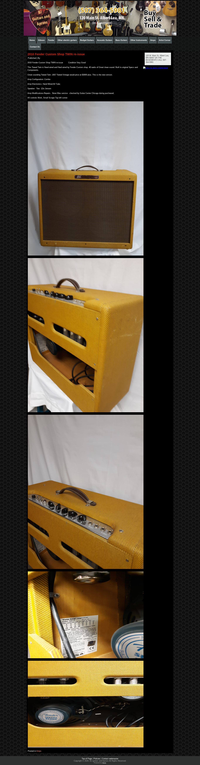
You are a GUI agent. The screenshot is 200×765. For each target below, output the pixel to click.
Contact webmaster (110, 759)
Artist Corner (164, 40)
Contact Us (35, 47)
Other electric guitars (67, 40)
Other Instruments (138, 40)
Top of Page (87, 759)
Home (32, 40)
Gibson (41, 40)
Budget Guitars (87, 40)
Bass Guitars (121, 40)
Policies (97, 759)
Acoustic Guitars (104, 40)
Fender (51, 40)
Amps (152, 40)
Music (104, 763)
